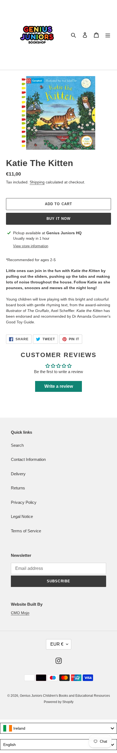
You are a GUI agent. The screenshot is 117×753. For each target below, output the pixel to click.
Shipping (37, 182)
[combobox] (58, 728)
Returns (18, 488)
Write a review (58, 386)
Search (17, 445)
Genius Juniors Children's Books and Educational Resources (65, 696)
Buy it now (58, 219)
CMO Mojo (20, 613)
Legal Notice (22, 516)
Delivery (18, 473)
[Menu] (107, 35)
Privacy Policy (23, 502)
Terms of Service (26, 531)
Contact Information (28, 459)
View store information (30, 246)
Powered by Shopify (58, 702)
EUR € (56, 644)
